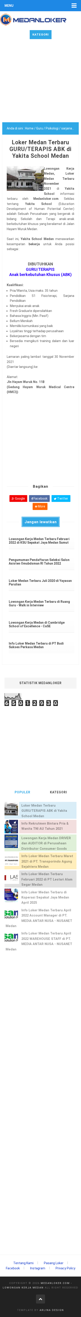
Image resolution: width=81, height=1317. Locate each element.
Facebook (40, 498)
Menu (9, 5)
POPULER (22, 792)
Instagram (37, 1268)
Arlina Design (52, 1310)
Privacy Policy (65, 1268)
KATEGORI (58, 792)
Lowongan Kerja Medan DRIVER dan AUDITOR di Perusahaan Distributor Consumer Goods (46, 843)
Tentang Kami (23, 1263)
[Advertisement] (40, 81)
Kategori (40, 34)
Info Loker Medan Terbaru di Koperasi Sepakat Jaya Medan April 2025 (45, 897)
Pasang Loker (53, 1263)
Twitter (62, 498)
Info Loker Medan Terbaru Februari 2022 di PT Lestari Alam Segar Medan (46, 879)
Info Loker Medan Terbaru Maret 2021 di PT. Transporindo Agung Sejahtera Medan (47, 861)
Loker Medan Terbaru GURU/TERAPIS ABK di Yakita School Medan (44, 811)
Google (19, 498)
